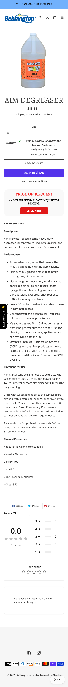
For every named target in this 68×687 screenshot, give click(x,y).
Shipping (20, 114)
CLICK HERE (34, 211)
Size (34, 127)
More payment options (34, 181)
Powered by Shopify (50, 675)
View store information (43, 155)
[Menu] (62, 17)
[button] (46, 521)
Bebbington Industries (27, 675)
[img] (16, 539)
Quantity (11, 143)
